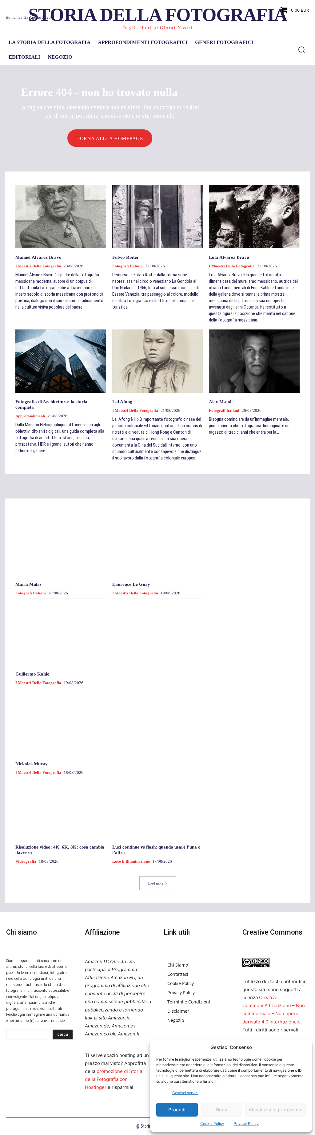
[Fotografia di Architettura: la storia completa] (60, 361)
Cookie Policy (212, 1123)
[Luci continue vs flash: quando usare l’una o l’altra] (157, 806)
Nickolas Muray (31, 763)
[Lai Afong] (157, 361)
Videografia (25, 861)
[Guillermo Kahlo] (60, 633)
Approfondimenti (30, 416)
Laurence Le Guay (131, 584)
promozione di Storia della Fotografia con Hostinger (113, 1079)
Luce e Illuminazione (131, 861)
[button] (301, 49)
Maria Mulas (28, 584)
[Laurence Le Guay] (157, 543)
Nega (221, 1110)
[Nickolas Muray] (60, 723)
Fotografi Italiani (127, 266)
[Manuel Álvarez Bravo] (60, 216)
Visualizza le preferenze (275, 1110)
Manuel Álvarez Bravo (38, 257)
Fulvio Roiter (125, 257)
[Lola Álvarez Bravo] (254, 216)
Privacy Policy (246, 1123)
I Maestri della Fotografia (38, 266)
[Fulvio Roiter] (157, 216)
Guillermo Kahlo (32, 674)
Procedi (176, 1110)
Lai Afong (122, 401)
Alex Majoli (221, 401)
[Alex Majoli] (254, 361)
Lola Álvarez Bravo (229, 257)
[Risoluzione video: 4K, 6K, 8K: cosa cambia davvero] (60, 806)
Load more (155, 883)
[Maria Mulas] (60, 543)
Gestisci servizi (185, 1092)
